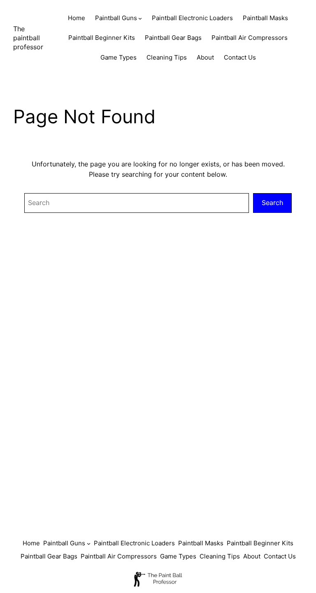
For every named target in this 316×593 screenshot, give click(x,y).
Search (272, 202)
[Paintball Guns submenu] (140, 18)
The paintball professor (28, 38)
